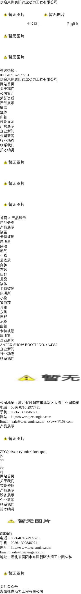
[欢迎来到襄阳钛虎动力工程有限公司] (28, 530)
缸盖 (3, 107)
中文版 (32, 24)
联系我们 (7, 145)
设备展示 (7, 122)
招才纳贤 (7, 150)
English (72, 24)
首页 (3, 218)
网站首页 (7, 84)
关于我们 (7, 89)
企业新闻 (7, 131)
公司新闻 (7, 136)
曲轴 (3, 117)
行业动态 (7, 140)
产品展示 (7, 103)
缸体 (3, 112)
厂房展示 (7, 126)
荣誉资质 (7, 98)
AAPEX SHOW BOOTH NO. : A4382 (28, 345)
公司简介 (7, 93)
